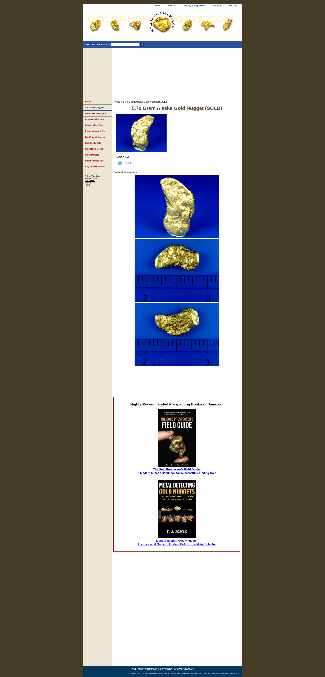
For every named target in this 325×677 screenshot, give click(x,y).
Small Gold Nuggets (94, 107)
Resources (90, 183)
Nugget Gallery (92, 178)
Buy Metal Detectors (95, 167)
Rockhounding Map (94, 161)
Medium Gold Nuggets (95, 113)
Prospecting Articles (95, 131)
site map (216, 6)
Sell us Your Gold (93, 176)
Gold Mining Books (94, 149)
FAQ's (87, 185)
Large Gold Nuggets (94, 119)
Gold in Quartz (92, 155)
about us (172, 6)
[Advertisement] (177, 73)
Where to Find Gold (94, 125)
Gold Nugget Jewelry (95, 137)
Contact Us (90, 180)
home (157, 6)
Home (116, 101)
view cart (233, 6)
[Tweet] (120, 164)
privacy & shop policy (194, 6)
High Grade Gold (93, 143)
